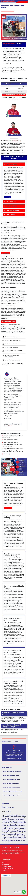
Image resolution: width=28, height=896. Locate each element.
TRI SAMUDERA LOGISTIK (9, 43)
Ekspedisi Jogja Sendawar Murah (11, 779)
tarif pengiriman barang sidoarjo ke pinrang (13, 839)
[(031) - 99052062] (14, 747)
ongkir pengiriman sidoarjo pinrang (13, 833)
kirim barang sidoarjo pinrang (10, 830)
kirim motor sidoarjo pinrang (18, 831)
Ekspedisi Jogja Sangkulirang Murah (12, 795)
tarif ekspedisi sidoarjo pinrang (15, 837)
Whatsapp (7, 197)
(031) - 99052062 (14, 751)
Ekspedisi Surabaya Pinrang (14, 140)
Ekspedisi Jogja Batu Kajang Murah (12, 771)
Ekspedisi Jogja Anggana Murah (11, 787)
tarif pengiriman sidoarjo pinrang (13, 841)
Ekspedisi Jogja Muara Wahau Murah (12, 791)
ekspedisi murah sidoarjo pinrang (15, 818)
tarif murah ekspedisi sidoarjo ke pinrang (14, 838)
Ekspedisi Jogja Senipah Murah (11, 775)
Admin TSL (8, 811)
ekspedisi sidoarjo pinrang (8, 819)
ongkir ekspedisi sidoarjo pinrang (10, 833)
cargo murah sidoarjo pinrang (12, 815)
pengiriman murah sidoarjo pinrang (12, 835)
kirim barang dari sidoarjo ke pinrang (16, 828)
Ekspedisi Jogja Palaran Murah (11, 783)
